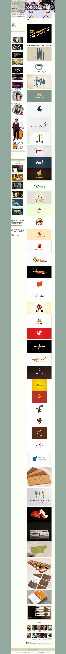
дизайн (47, 643)
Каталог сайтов (37, 652)
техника (13, 23)
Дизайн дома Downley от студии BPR (17, 189)
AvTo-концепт (14, 22)
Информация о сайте (18, 652)
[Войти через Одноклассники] (23, 14)
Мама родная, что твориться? (39, 631)
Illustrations (13, 26)
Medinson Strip (29, 638)
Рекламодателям (28, 652)
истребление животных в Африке (29, 631)
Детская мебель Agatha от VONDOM (17, 181)
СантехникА (13, 20)
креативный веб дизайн (18, 65)
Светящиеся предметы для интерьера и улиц (17, 172)
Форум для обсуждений (43, 652)
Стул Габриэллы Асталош (18, 43)
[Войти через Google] (21, 14)
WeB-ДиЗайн (14, 27)
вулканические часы (17, 50)
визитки (44, 643)
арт (48, 643)
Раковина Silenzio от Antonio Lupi (18, 206)
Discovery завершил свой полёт (39, 639)
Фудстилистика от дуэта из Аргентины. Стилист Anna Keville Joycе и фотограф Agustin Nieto (17, 230)
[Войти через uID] (13, 14)
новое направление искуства (34, 631)
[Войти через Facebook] (17, 14)
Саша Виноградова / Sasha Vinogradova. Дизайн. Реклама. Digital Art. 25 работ (17, 217)
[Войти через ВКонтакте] (15, 14)
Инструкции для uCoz (18, 163)
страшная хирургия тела (45, 639)
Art (12, 21)
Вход (26, 0)
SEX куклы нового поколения (50, 631)
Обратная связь (48, 652)
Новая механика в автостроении (34, 639)
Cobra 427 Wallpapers (17, 73)
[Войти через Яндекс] (19, 14)
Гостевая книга (23, 652)
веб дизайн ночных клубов (18, 88)
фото (45, 643)
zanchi (36, 643)
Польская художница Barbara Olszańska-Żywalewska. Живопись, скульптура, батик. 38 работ (17, 226)
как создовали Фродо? (45, 631)
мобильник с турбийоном (18, 58)
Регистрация (24, 0)
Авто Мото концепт (17, 80)
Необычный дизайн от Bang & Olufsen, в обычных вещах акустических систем (17, 234)
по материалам (39, 622)
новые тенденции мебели (49, 639)
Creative (13, 24)
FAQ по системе (18, 162)
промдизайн (42, 643)
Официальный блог (18, 161)
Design (13, 25)
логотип (40, 643)
